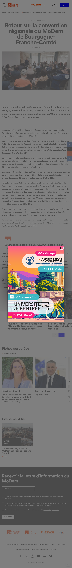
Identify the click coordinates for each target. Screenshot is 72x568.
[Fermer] (61, 248)
